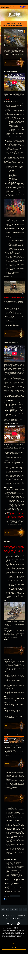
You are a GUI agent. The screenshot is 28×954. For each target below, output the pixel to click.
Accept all (14, 947)
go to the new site (23, 7)
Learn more (4, 940)
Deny (14, 943)
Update (14, 896)
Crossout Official (6, 745)
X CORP (25, 909)
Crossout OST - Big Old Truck (14, 745)
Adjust (14, 950)
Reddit (3, 909)
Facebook (16, 909)
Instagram (20, 909)
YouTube (7, 909)
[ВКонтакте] (4, 899)
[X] (6, 899)
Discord (11, 909)
